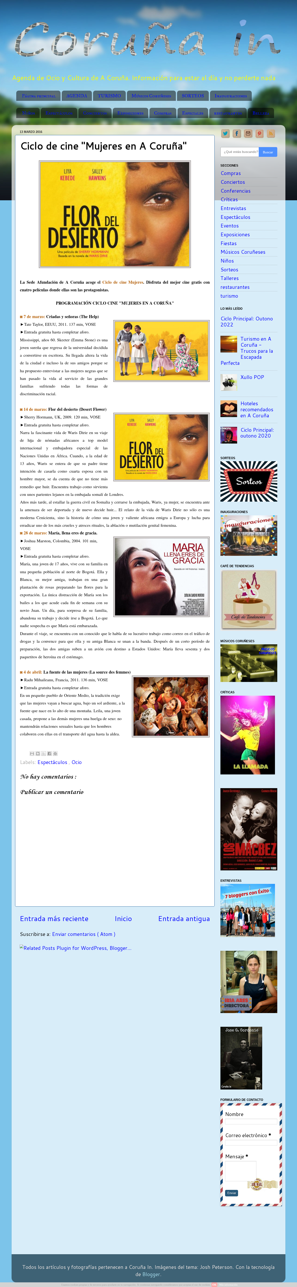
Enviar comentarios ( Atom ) (84, 934)
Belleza (260, 113)
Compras (162, 113)
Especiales (192, 113)
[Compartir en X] (43, 753)
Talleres (229, 278)
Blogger (151, 1274)
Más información (228, 1284)
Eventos (229, 225)
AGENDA (76, 96)
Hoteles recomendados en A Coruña (256, 409)
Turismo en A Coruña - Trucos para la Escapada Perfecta (246, 350)
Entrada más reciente (54, 918)
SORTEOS (193, 96)
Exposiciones (130, 113)
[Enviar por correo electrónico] (32, 753)
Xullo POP (252, 377)
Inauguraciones (231, 96)
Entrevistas (233, 208)
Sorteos (229, 269)
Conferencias (235, 190)
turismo (229, 295)
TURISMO (109, 96)
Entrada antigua (184, 918)
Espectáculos (58, 113)
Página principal (39, 96)
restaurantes (228, 113)
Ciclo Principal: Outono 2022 (246, 321)
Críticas (229, 199)
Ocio (76, 762)
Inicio (123, 918)
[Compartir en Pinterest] (55, 753)
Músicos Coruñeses (151, 96)
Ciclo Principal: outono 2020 (257, 432)
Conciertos (95, 113)
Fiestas (228, 243)
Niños (28, 113)
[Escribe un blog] (38, 753)
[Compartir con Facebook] (49, 753)
